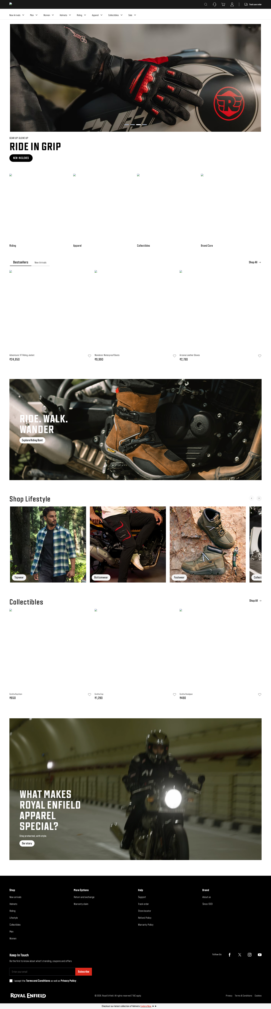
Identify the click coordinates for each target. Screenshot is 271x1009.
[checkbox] (11, 980)
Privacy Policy (68, 980)
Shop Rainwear (21, 157)
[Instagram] (250, 955)
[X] (240, 955)
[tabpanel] (135, 316)
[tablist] (135, 262)
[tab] (20, 262)
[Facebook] (229, 955)
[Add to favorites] (89, 695)
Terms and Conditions (38, 980)
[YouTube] (260, 955)
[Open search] (206, 4)
